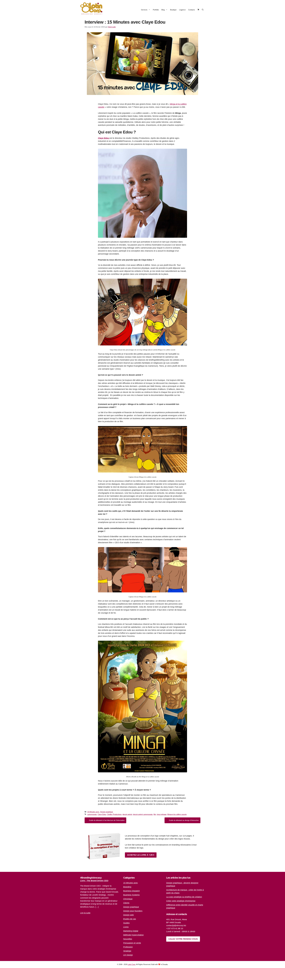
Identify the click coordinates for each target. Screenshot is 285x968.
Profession (128, 947)
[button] (203, 9)
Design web (128, 915)
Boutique (173, 10)
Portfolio (156, 10)
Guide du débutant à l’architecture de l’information (107, 820)
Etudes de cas (129, 919)
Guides (126, 923)
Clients (126, 903)
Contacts (191, 10)
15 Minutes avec (93, 812)
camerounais (92, 814)
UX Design (128, 955)
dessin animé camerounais (143, 814)
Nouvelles (127, 939)
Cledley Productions (114, 814)
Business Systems (131, 895)
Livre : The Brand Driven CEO (94, 881)
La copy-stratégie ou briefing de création (184, 897)
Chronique (127, 899)
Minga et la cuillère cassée (177, 814)
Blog (163, 10)
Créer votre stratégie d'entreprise (180, 901)
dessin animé (127, 814)
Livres (126, 927)
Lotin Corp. (132, 964)
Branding (127, 887)
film (155, 814)
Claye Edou (102, 814)
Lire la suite (85, 913)
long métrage (161, 814)
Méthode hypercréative (133, 935)
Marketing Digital (130, 931)
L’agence (182, 10)
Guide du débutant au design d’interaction (184, 820)
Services (144, 10)
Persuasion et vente (132, 943)
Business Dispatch (131, 891)
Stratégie (127, 951)
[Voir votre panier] (198, 9)
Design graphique (106, 812)
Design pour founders (132, 911)
